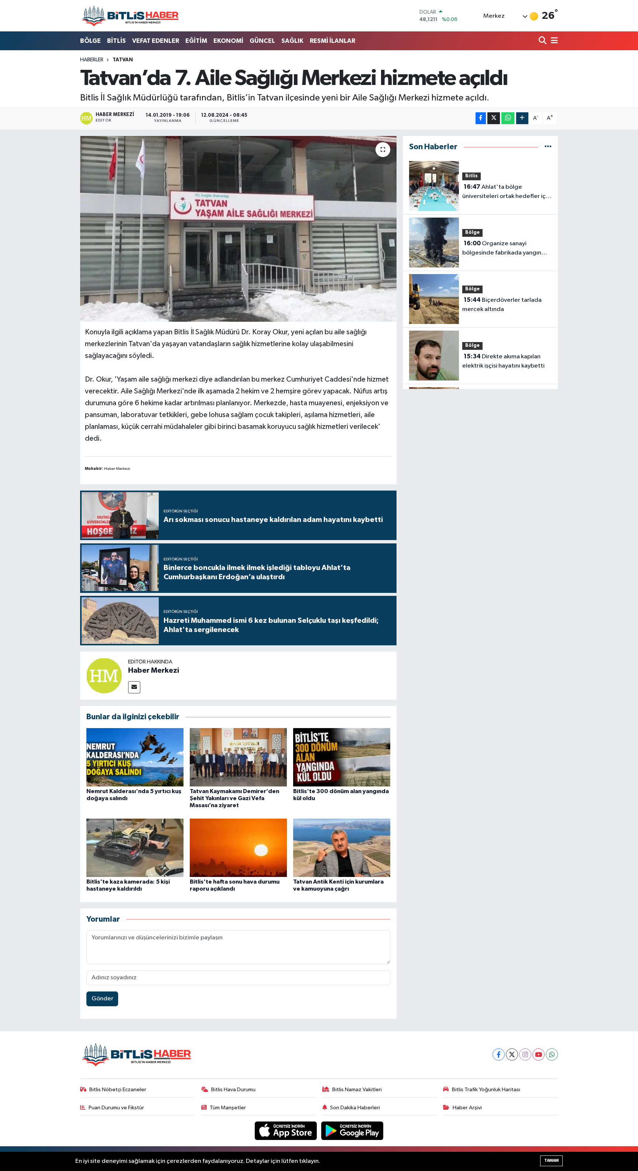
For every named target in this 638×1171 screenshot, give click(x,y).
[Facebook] (499, 1054)
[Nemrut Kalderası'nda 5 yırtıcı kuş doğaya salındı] (134, 757)
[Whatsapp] (552, 1054)
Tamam (551, 1160)
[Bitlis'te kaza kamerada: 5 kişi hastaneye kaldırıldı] (134, 847)
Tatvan (123, 59)
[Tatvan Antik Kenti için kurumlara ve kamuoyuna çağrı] (341, 847)
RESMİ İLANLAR (332, 41)
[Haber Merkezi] (104, 675)
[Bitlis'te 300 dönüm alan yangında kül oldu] (341, 757)
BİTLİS (116, 41)
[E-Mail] (134, 687)
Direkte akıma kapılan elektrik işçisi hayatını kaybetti (503, 361)
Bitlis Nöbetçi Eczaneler (117, 1089)
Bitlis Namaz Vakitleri (357, 1089)
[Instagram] (525, 1054)
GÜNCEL (262, 41)
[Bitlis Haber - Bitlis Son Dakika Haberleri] (130, 15)
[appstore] (286, 1130)
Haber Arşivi (467, 1107)
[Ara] (543, 41)
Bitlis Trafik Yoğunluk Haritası (486, 1089)
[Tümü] (548, 147)
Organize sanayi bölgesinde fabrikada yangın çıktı (501, 249)
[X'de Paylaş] (493, 118)
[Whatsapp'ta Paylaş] (507, 118)
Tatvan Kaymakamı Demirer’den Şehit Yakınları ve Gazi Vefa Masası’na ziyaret (234, 798)
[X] (512, 1054)
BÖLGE (90, 41)
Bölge (472, 232)
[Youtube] (538, 1054)
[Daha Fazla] (522, 118)
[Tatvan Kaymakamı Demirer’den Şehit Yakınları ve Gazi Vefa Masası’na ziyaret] (238, 757)
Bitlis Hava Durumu (233, 1089)
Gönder (102, 999)
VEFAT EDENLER (155, 41)
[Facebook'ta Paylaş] (481, 118)
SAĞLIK (292, 41)
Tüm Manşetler (228, 1107)
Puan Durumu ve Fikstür (116, 1107)
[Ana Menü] (553, 41)
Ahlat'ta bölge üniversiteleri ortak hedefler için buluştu (506, 192)
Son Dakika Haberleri (355, 1107)
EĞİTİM (196, 41)
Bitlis (471, 176)
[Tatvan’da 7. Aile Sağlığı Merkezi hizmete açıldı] (238, 228)
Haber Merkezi (153, 670)
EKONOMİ (228, 41)
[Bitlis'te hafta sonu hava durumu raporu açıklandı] (238, 847)
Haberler (91, 59)
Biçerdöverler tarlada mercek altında (502, 305)
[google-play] (352, 1130)
